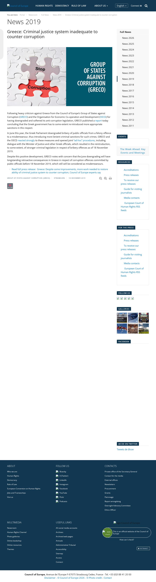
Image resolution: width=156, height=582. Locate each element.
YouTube (63, 493)
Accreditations (131, 169)
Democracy (62, 5)
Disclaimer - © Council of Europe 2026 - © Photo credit (73, 577)
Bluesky (62, 471)
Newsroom (11, 528)
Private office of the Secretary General (121, 471)
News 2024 (128, 49)
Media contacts (132, 197)
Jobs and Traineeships (16, 493)
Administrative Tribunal (66, 545)
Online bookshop (14, 540)
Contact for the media (114, 476)
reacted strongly (26, 140)
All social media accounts (66, 528)
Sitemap (59, 553)
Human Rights (44, 5)
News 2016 (128, 96)
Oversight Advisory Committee (118, 505)
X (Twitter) (63, 476)
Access (59, 557)
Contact (108, 577)
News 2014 (128, 108)
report (98, 120)
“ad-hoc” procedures (84, 140)
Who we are (12, 471)
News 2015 (128, 102)
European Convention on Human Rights (23, 488)
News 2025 (128, 43)
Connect (135, 5)
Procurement (110, 488)
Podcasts (63, 501)
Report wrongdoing (113, 501)
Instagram (63, 484)
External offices (111, 480)
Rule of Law (78, 5)
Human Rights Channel (17, 532)
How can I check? (127, 539)
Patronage (109, 497)
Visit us (10, 497)
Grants (107, 493)
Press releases (131, 174)
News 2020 (128, 72)
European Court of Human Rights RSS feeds (132, 206)
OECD (103, 116)
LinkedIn (63, 480)
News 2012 (128, 119)
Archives (59, 532)
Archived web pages (64, 536)
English (121, 5)
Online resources (14, 545)
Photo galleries (13, 536)
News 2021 (128, 67)
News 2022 (128, 61)
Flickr (61, 497)
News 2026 (128, 37)
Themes (10, 549)
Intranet (144, 548)
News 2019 (128, 78)
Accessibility (61, 549)
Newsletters (110, 484)
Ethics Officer (110, 510)
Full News (125, 31)
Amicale (59, 540)
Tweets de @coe (125, 449)
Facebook (63, 488)
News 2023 (128, 55)
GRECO (23, 116)
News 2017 (128, 90)
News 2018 (128, 84)
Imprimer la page (110, 177)
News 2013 (128, 114)
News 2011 (128, 125)
